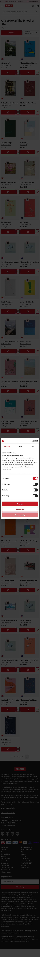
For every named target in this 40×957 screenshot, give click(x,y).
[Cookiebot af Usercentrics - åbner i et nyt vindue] (30, 441)
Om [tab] (33, 446)
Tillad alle (20, 504)
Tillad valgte (20, 509)
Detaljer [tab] (20, 446)
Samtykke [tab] (7, 446)
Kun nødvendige (20, 515)
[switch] (35, 484)
